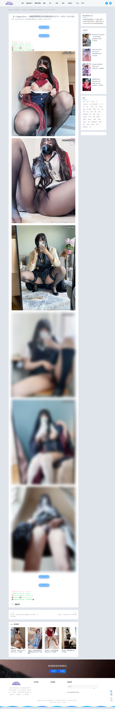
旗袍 (94, 114)
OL (83, 106)
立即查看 (53, 671)
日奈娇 (98, 114)
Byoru (88, 101)
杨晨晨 (98, 116)
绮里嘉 (100, 121)
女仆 (102, 109)
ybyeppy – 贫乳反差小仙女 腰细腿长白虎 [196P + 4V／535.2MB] (24, 615)
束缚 (94, 116)
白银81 (84, 121)
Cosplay (92, 101)
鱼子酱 (97, 124)
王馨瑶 (99, 119)
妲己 (88, 111)
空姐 (89, 121)
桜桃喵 (84, 119)
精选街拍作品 (94, 121)
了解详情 (62, 671)
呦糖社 (64, 702)
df (96, 101)
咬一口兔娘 (89, 109)
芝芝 (84, 124)
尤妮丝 (99, 111)
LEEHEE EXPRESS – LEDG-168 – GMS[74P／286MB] (98, 66)
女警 (84, 111)
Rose (87, 106)
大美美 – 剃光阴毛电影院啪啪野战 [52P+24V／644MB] (35, 652)
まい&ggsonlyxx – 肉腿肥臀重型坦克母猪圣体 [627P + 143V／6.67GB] (43, 16)
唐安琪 (94, 109)
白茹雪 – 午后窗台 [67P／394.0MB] (67, 614)
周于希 (100, 106)
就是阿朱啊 (85, 114)
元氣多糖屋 (16, 9)
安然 (95, 111)
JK (100, 104)
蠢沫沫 (88, 124)
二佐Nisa (91, 106)
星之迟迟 (85, 116)
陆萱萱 (93, 124)
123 (84, 101)
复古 (98, 109)
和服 (84, 109)
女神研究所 (72, 692)
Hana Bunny (85, 104)
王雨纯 (94, 119)
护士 (90, 114)
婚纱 (91, 111)
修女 (96, 106)
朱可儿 (90, 116)
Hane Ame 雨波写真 (94, 104)
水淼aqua (89, 119)
